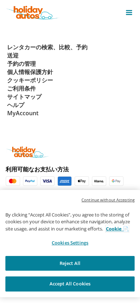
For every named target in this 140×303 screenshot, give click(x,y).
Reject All (70, 263)
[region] (70, 243)
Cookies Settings (70, 242)
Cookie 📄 (117, 228)
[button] (129, 12)
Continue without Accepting (108, 199)
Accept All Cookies (70, 283)
